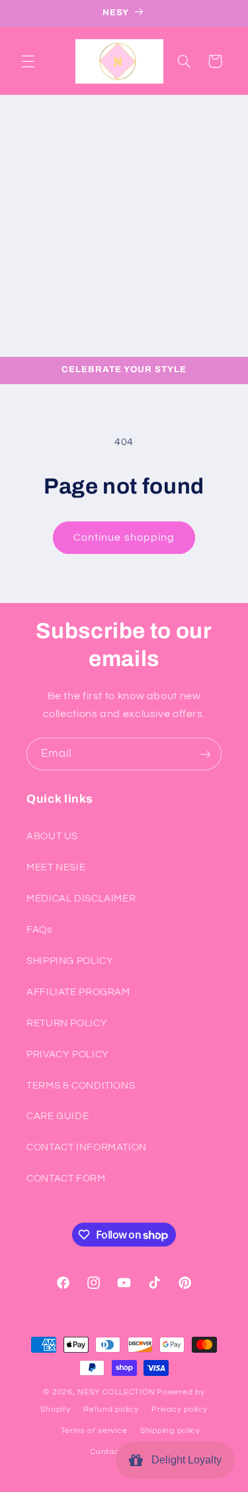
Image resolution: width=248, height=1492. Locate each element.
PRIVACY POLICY (67, 1054)
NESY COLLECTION (116, 1392)
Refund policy (111, 1409)
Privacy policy (179, 1409)
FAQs (39, 930)
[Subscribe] (205, 754)
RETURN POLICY (66, 1023)
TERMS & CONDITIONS (80, 1086)
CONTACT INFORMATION (86, 1147)
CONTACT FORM (66, 1179)
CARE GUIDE (57, 1116)
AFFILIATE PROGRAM (78, 992)
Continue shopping (124, 537)
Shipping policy (170, 1430)
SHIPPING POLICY (69, 961)
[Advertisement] (124, 226)
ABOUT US (52, 836)
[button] (28, 61)
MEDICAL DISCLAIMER (81, 899)
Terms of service (94, 1430)
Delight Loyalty (184, 1459)
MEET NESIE (55, 867)
